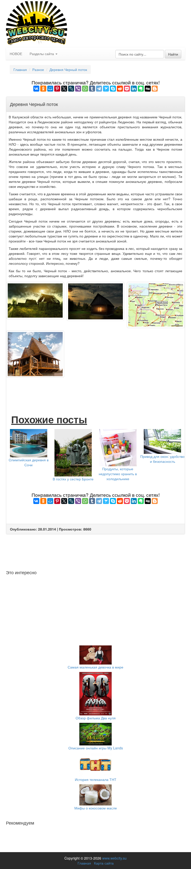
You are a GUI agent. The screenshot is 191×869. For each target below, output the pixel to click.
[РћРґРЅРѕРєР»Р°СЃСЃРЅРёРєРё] (43, 89)
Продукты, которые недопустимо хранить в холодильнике (118, 473)
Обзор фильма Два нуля (96, 717)
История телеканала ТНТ (95, 779)
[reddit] (120, 89)
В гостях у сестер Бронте (73, 478)
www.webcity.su (114, 858)
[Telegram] (99, 89)
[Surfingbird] (106, 89)
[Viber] (78, 89)
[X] (64, 89)
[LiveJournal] (71, 89)
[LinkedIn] (134, 89)
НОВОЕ (16, 53)
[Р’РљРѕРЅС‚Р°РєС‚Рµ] (36, 89)
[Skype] (113, 89)
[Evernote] (141, 89)
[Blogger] (155, 89)
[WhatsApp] (85, 89)
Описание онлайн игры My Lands (95, 747)
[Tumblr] (92, 89)
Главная (84, 863)
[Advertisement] (99, 390)
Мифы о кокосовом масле (95, 807)
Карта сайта (104, 863)
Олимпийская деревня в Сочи (28, 462)
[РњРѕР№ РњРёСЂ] (50, 89)
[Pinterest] (57, 89)
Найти (173, 54)
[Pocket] (127, 89)
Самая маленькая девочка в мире (95, 667)
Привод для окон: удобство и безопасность (162, 459)
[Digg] (148, 89)
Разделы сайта (42, 53)
